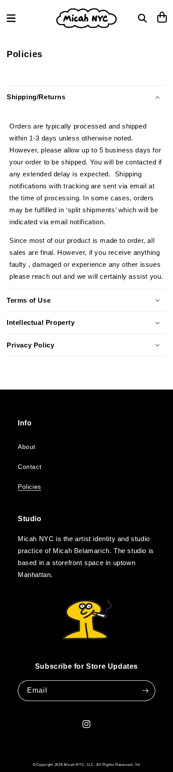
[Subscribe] (145, 690)
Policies (29, 486)
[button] (11, 18)
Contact (29, 466)
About (26, 446)
